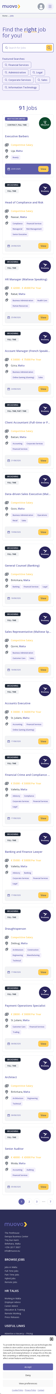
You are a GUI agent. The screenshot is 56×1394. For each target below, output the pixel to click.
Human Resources (20, 306)
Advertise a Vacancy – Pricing (19, 1333)
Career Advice (11, 1305)
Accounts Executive (17, 703)
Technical (17, 960)
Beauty (16, 157)
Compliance (18, 223)
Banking (16, 586)
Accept (28, 1366)
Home (4, 16)
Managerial (17, 229)
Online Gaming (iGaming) (23, 377)
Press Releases (12, 1317)
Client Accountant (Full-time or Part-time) (28, 422)
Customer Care (19, 658)
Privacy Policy (30, 1390)
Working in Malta (13, 1298)
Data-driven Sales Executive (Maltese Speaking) (28, 494)
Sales (40, 377)
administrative (17, 72)
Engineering (18, 955)
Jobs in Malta (11, 1267)
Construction (33, 950)
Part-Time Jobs (12, 1274)
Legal (45, 586)
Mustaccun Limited (16, 119)
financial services (19, 65)
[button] (51, 1339)
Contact (41, 1390)
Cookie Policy (17, 1390)
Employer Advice (13, 1302)
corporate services (20, 80)
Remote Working (13, 1313)
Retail (15, 520)
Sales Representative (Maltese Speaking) (28, 631)
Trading (16, 1032)
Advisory (16, 796)
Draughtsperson (15, 928)
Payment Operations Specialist (25, 1005)
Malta (19, 151)
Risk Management (34, 229)
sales (44, 80)
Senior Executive (20, 234)
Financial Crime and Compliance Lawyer (28, 775)
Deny (28, 1375)
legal (39, 72)
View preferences (28, 1383)
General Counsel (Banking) (22, 565)
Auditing (30, 1170)
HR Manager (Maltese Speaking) (26, 279)
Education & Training (15, 1309)
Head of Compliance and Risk (24, 202)
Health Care (42, 300)
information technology (23, 87)
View (43, 169)
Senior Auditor (14, 1148)
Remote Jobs (11, 1282)
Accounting (17, 443)
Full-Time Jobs (11, 1270)
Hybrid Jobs (10, 1278)
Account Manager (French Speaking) (28, 351)
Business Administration (23, 300)
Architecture (18, 950)
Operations (42, 515)
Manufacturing (33, 955)
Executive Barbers (17, 136)
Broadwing (12, 185)
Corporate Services (35, 443)
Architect (11, 1077)
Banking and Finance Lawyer (23, 851)
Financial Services (34, 223)
